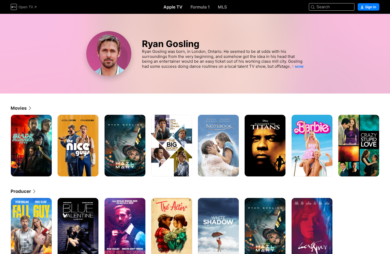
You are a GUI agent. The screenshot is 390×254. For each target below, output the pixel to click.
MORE (299, 67)
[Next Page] (384, 145)
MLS (222, 7)
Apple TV (173, 7)
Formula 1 (200, 7)
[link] (21, 108)
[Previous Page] (5, 145)
